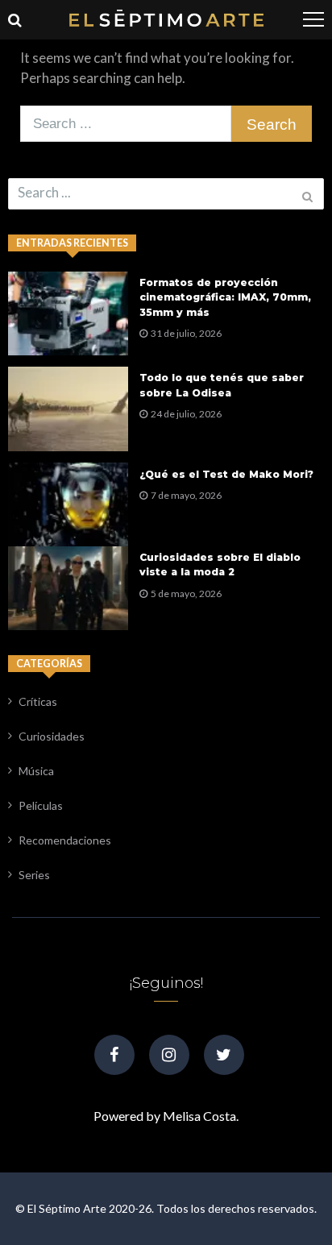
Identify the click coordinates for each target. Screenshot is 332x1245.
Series (34, 875)
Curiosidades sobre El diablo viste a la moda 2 (220, 564)
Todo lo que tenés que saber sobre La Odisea (221, 384)
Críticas (38, 701)
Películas (41, 805)
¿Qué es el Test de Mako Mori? (226, 474)
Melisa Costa (199, 1115)
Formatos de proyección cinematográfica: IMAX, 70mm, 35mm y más (225, 296)
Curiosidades (52, 736)
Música (36, 771)
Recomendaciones (65, 840)
